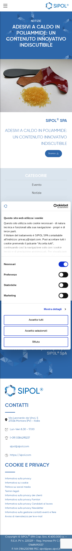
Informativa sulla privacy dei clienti (23, 495)
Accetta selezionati (36, 331)
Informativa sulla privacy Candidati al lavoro (29, 504)
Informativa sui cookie (16, 483)
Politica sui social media (18, 487)
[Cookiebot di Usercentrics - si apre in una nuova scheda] (53, 206)
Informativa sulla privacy (18, 478)
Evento (37, 184)
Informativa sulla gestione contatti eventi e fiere (30, 512)
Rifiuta (36, 342)
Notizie (36, 21)
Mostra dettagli (53, 309)
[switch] (63, 274)
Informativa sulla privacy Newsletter (24, 508)
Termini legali (12, 491)
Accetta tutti (36, 320)
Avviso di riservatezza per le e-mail (23, 516)
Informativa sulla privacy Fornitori (22, 499)
